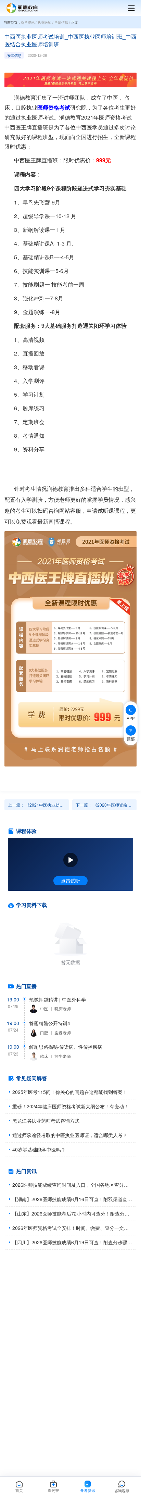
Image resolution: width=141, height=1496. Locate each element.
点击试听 (70, 880)
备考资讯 (28, 22)
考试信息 (61, 22)
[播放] (70, 860)
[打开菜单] (128, 8)
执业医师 (44, 22)
